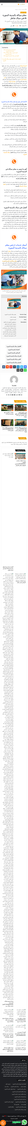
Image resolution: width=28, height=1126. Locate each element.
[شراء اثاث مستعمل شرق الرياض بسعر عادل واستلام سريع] (7, 1013)
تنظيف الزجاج (23, 1086)
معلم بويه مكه (16, 1104)
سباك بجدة (7, 1086)
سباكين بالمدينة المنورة (13, 353)
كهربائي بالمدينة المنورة (9, 1101)
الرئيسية (24, 9)
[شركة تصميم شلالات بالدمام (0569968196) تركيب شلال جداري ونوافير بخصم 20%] (21, 422)
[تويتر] (21, 366)
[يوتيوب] (12, 395)
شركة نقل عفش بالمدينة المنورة (20, 1099)
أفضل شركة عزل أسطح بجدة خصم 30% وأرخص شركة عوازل (8, 568)
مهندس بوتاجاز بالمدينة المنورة (20, 1109)
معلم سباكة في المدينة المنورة (9, 261)
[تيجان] (21, 4)
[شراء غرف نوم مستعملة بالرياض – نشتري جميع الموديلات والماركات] (7, 1028)
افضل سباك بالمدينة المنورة (13, 346)
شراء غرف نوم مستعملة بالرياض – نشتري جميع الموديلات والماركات (8, 1035)
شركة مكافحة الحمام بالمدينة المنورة (19, 1091)
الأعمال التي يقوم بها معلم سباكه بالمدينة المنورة (11, 50)
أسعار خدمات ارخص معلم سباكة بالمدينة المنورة (12, 59)
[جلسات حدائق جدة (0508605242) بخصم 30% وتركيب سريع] (20, 1013)
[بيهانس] (9, 395)
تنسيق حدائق (8, 1084)
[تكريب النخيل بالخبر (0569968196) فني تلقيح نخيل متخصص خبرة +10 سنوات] (21, 407)
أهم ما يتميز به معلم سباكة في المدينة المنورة (11, 53)
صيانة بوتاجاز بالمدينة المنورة (20, 1101)
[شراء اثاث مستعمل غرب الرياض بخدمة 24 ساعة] (20, 1043)
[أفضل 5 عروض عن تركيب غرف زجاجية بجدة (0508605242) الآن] (20, 1027)
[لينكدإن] (16, 395)
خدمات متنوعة (18, 9)
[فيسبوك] (25, 366)
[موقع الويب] (21, 395)
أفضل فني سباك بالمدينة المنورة (12, 55)
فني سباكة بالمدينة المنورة (13, 359)
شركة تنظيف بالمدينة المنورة (10, 1089)
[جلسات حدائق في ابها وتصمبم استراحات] (7, 407)
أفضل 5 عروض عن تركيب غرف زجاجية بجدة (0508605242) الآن (20, 1034)
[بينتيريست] (10, 395)
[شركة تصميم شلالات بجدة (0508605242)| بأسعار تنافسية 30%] (7, 422)
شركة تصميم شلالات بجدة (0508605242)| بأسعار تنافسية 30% (7, 429)
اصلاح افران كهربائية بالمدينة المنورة (19, 1084)
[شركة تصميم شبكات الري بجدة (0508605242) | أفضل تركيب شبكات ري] (7, 786)
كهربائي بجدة (23, 1104)
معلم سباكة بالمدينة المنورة (13, 362)
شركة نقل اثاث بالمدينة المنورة (20, 1096)
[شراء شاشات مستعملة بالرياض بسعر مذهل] (20, 576)
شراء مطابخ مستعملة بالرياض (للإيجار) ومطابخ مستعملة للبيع (8, 1049)
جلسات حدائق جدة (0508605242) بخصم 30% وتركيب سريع (20, 1020)
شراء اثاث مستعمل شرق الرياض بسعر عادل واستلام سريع (7, 1020)
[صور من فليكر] (14, 395)
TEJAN (23, 25)
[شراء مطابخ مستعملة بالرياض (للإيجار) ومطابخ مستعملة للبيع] (7, 1043)
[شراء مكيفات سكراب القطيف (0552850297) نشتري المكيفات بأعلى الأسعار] (20, 456)
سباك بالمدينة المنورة (13, 349)
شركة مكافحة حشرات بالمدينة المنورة (19, 1094)
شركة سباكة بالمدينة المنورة (13, 356)
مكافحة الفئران (11, 1106)
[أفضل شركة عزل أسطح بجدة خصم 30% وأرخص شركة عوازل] (7, 509)
